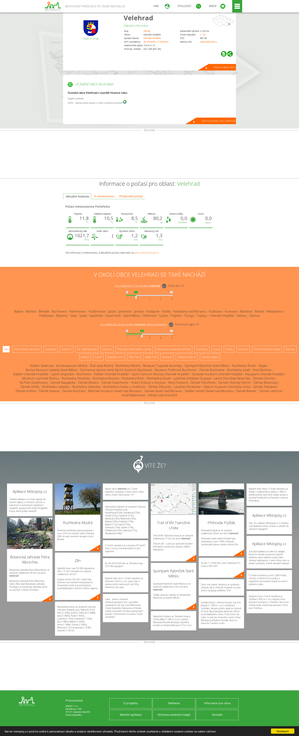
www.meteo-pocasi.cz (146, 252)
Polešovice (46, 315)
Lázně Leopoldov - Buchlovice (71, 374)
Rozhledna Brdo (133, 378)
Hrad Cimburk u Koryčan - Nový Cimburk (159, 382)
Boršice (31, 311)
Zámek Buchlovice (211, 370)
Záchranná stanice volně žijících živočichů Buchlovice (116, 370)
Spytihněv (96, 315)
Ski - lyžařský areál (87, 349)
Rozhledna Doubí (159, 378)
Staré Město (131, 315)
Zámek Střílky (30, 387)
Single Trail (151, 357)
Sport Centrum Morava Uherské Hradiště (160, 374)
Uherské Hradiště (152, 38)
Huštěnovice (96, 311)
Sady (73, 315)
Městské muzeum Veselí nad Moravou (115, 391)
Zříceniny (243, 349)
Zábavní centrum (187, 357)
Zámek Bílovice (88, 382)
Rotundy (290, 349)
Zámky (229, 349)
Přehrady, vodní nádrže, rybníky (134, 349)
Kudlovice (215, 311)
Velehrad (138, 17)
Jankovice (125, 311)
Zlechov (254, 315)
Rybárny (61, 315)
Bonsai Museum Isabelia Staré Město (51, 370)
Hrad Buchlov (262, 370)
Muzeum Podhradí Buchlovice (176, 370)
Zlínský (146, 30)
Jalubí (112, 311)
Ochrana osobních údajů (174, 715)
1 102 (203, 34)
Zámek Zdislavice (265, 387)
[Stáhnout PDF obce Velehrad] (224, 54)
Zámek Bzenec (246, 391)
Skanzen (107, 349)
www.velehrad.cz (208, 41)
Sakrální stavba (210, 357)
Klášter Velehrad (41, 366)
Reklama (174, 703)
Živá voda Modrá (101, 366)
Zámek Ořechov (264, 378)
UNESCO (66, 349)
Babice (18, 311)
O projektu (130, 703)
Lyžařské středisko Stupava (192, 378)
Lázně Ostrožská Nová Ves (232, 378)
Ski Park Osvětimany (33, 382)
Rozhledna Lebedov (56, 387)
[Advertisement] (149, 155)
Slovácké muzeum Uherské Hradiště (217, 374)
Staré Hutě (113, 315)
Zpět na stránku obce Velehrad (218, 121)
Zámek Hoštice (25, 391)
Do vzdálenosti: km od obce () (133, 324)
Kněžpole (153, 311)
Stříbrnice (149, 315)
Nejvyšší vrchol (115, 357)
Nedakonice (275, 311)
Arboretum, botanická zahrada (173, 349)
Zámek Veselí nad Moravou (163, 391)
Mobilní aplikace (131, 715)
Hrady (216, 349)
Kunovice (231, 311)
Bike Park (134, 357)
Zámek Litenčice (270, 391)
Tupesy (202, 315)
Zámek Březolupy (265, 382)
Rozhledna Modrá (128, 366)
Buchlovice (59, 311)
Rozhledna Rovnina (106, 378)
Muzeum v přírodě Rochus (40, 378)
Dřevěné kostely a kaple (267, 349)
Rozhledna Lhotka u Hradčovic (124, 387)
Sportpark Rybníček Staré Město (206, 366)
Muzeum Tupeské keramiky (162, 366)
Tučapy (189, 315)
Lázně (98, 357)
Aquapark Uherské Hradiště (264, 374)
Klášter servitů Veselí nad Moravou (209, 391)
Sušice (163, 315)
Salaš (83, 315)
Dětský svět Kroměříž (162, 395)
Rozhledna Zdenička (86, 387)
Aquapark (50, 349)
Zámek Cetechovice (114, 382)
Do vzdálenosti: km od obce (137, 285)
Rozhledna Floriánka (76, 378)
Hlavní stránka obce (224, 67)
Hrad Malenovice (133, 395)
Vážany (242, 315)
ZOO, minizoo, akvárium (27, 349)
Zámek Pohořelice (203, 382)
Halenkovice (77, 311)
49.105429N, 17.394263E (155, 41)
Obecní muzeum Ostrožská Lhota (226, 387)
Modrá (259, 311)
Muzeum (167, 357)
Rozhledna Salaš (238, 370)
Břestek (44, 311)
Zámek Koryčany (73, 391)
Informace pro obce (217, 703)
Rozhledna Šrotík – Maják (249, 366)
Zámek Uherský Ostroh (234, 382)
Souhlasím (283, 731)
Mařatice (246, 311)
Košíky (166, 311)
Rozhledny (202, 349)
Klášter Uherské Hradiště (30, 374)
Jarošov (139, 311)
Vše (6, 349)
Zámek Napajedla (62, 382)
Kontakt (217, 715)
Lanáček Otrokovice (187, 387)
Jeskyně (85, 357)
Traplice (175, 315)
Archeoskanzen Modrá (71, 366)
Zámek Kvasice (49, 391)
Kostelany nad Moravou (189, 311)
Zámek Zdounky (159, 387)
